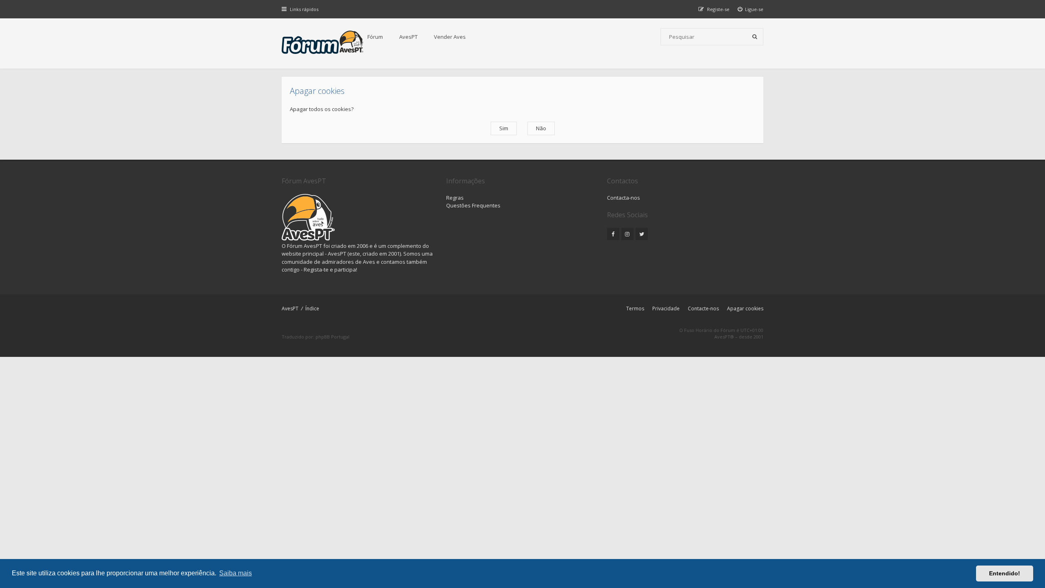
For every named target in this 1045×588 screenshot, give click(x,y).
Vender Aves (450, 36)
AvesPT (408, 36)
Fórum (375, 36)
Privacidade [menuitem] (666, 308)
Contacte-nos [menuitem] (703, 308)
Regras (455, 197)
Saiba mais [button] (235, 573)
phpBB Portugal (332, 337)
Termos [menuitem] (635, 308)
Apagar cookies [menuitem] (745, 308)
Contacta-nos (623, 197)
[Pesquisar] (755, 37)
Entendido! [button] (1004, 573)
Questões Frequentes (473, 205)
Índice (312, 308)
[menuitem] (751, 9)
